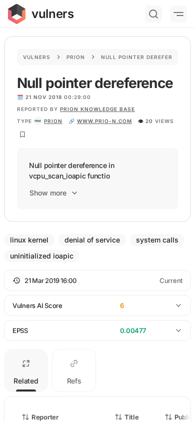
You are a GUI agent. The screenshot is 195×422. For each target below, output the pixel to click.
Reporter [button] (45, 417)
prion (53, 121)
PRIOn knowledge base (97, 109)
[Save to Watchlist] (22, 134)
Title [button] (131, 417)
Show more (48, 192)
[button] (97, 280)
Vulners (36, 57)
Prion (75, 57)
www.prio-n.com (104, 121)
